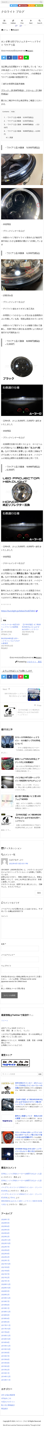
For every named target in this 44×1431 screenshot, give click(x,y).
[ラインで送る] (26, 57)
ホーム (5, 30)
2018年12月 (6, 1311)
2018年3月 (5, 1322)
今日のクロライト (8, 1402)
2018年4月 (5, 1318)
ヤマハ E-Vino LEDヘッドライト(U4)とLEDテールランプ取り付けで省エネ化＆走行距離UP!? (28, 1134)
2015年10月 (6, 1349)
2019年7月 (5, 1301)
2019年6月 (5, 1305)
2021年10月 (6, 1264)
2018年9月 (5, 1315)
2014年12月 (6, 1376)
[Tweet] (3, 57)
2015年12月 (6, 1346)
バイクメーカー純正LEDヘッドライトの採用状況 (10, 626)
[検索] (41, 2)
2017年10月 (6, 1329)
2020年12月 (6, 1284)
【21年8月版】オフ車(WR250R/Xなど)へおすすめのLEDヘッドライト (31, 626)
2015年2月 (5, 1369)
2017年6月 (5, 1332)
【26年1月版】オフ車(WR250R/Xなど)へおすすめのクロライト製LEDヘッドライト (29, 1101)
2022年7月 (5, 1247)
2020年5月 (5, 1291)
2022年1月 (5, 1260)
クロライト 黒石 (34, 661)
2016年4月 (5, 1342)
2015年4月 (5, 1363)
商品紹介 (16, 30)
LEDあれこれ (6, 1398)
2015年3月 (5, 1366)
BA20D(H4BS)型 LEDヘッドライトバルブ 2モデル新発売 (10, 640)
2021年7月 (5, 1274)
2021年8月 (5, 1270)
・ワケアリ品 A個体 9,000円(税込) (18, 117)
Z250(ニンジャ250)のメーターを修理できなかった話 (21, 1173)
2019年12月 (6, 1298)
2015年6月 (5, 1359)
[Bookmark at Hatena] (15, 57)
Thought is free (35, 1425)
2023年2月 (5, 1236)
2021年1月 (5, 1281)
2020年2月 (5, 1294)
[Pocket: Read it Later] (20, 57)
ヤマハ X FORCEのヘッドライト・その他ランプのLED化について (27, 740)
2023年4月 (5, 1233)
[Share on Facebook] (9, 57)
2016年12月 (6, 1335)
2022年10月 (6, 1243)
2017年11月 (6, 1325)
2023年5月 (5, 1230)
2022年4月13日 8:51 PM (18, 863)
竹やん (13, 1197)
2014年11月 (6, 1380)
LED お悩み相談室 (8, 1395)
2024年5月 (5, 1223)
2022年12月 (6, 1240)
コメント (4, 916)
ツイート (4, 1020)
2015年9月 (5, 1352)
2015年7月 (5, 1356)
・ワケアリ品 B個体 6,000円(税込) (18, 121)
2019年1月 (5, 1308)
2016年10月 (6, 1339)
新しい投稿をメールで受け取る (13, 988)
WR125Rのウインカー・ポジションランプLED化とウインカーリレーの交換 (29, 1085)
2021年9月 (5, 1267)
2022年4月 (5, 1253)
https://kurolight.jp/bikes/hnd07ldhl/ (18, 611)
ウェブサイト (6, 965)
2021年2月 (5, 1277)
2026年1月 (5, 1219)
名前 (3, 944)
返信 (39, 893)
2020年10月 (6, 1288)
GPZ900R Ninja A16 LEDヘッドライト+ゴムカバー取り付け (28, 1150)
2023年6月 (5, 1226)
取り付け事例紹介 (8, 1405)
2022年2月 (5, 1257)
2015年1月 (5, 1373)
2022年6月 (5, 1250)
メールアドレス (8, 955)
